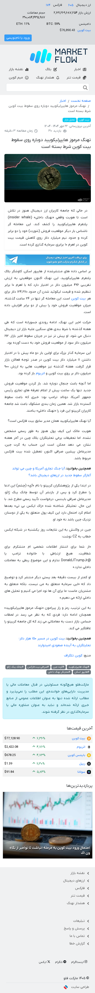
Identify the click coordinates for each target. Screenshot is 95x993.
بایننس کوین (76, 755)
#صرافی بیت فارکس (38, 667)
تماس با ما (77, 936)
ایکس (43, 962)
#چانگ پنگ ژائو (15, 667)
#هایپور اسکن (82, 672)
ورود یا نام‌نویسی (18, 38)
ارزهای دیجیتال (74, 880)
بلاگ (48, 69)
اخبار (78, 69)
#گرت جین (58, 667)
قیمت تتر (74, 77)
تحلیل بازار (69, 119)
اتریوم (40, 373)
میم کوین (16, 77)
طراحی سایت (80, 987)
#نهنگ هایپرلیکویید (78, 667)
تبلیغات (79, 921)
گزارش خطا (77, 943)
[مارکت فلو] (58, 56)
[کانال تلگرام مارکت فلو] (47, 260)
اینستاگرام (78, 962)
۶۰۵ (70, 5)
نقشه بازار (16, 69)
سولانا (81, 772)
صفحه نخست (81, 101)
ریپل (82, 764)
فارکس (80, 888)
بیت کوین (84, 30)
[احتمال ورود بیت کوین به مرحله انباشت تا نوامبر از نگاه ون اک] (47, 825)
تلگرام (59, 962)
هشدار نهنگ (45, 77)
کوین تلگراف (73, 655)
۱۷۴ (48, 5)
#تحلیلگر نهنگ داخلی (59, 672)
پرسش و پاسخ (74, 928)
